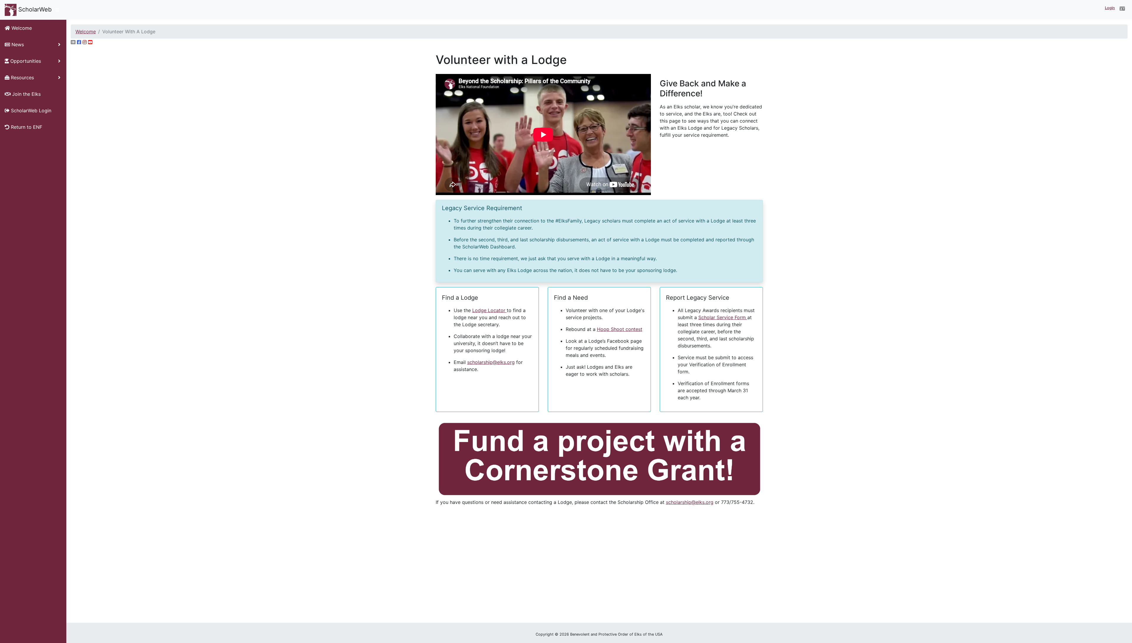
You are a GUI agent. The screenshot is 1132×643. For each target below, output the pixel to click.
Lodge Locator (489, 310)
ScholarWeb (34, 9)
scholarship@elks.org (491, 362)
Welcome (85, 31)
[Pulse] (73, 42)
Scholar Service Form (722, 317)
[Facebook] (79, 42)
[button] (1122, 8)
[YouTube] (90, 42)
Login (1110, 8)
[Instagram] (85, 42)
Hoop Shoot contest (619, 329)
